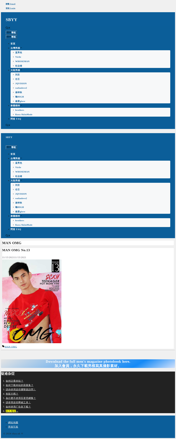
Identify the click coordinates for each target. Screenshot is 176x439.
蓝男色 (18, 52)
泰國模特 (15, 105)
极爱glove (20, 101)
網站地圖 (13, 422)
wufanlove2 (21, 88)
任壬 (17, 79)
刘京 (17, 74)
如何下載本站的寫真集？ (19, 385)
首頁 (13, 43)
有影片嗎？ (12, 393)
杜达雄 (18, 66)
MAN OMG (11, 346)
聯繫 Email (10, 4)
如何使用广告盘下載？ (18, 406)
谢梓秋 (18, 92)
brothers (19, 110)
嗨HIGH (19, 97)
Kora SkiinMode (23, 114)
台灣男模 (15, 48)
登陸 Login (10, 8)
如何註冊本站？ (14, 381)
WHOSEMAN (22, 61)
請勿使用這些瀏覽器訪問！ (21, 389)
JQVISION (21, 83)
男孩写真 (13, 426)
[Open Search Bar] (8, 28)
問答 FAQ (16, 119)
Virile (18, 57)
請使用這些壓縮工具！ (18, 402)
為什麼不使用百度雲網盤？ (21, 398)
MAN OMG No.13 (16, 250)
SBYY (11, 19)
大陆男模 (15, 70)
